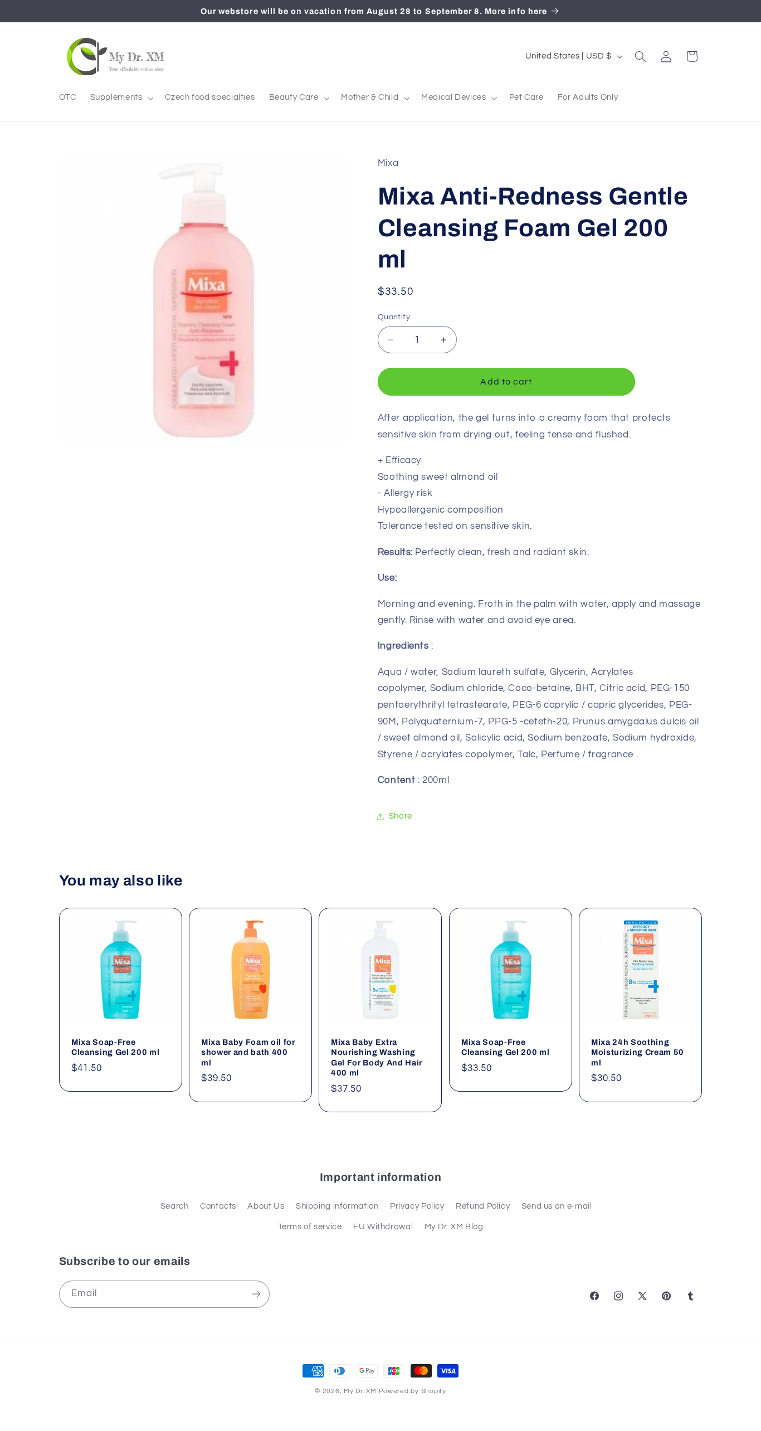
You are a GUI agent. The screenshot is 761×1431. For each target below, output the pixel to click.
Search (174, 1206)
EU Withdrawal (383, 1227)
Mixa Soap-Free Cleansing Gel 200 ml (115, 1047)
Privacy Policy (417, 1206)
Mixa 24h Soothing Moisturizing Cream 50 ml (637, 1052)
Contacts (218, 1206)
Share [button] (400, 816)
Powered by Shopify (412, 1391)
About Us (265, 1206)
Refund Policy (483, 1206)
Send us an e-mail (556, 1206)
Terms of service (310, 1227)
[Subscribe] (256, 1294)
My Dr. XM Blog (454, 1227)
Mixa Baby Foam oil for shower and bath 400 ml (248, 1052)
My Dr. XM (361, 1391)
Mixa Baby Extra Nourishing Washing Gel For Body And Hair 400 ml (376, 1057)
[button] (120, 98)
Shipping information (337, 1206)
